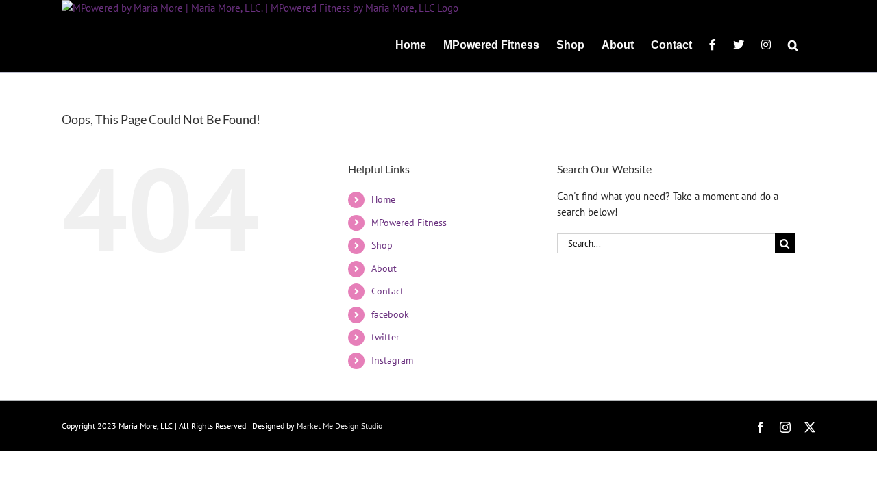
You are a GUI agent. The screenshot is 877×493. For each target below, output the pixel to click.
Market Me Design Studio (339, 425)
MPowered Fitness (409, 222)
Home (383, 199)
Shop (382, 245)
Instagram (392, 360)
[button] (793, 44)
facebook (390, 314)
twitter (385, 337)
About (384, 268)
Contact (387, 291)
